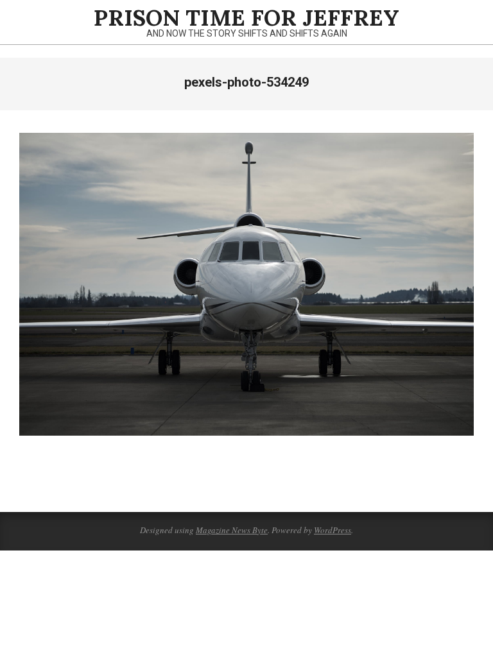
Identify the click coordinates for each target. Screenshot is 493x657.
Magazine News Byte (232, 530)
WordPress (332, 530)
